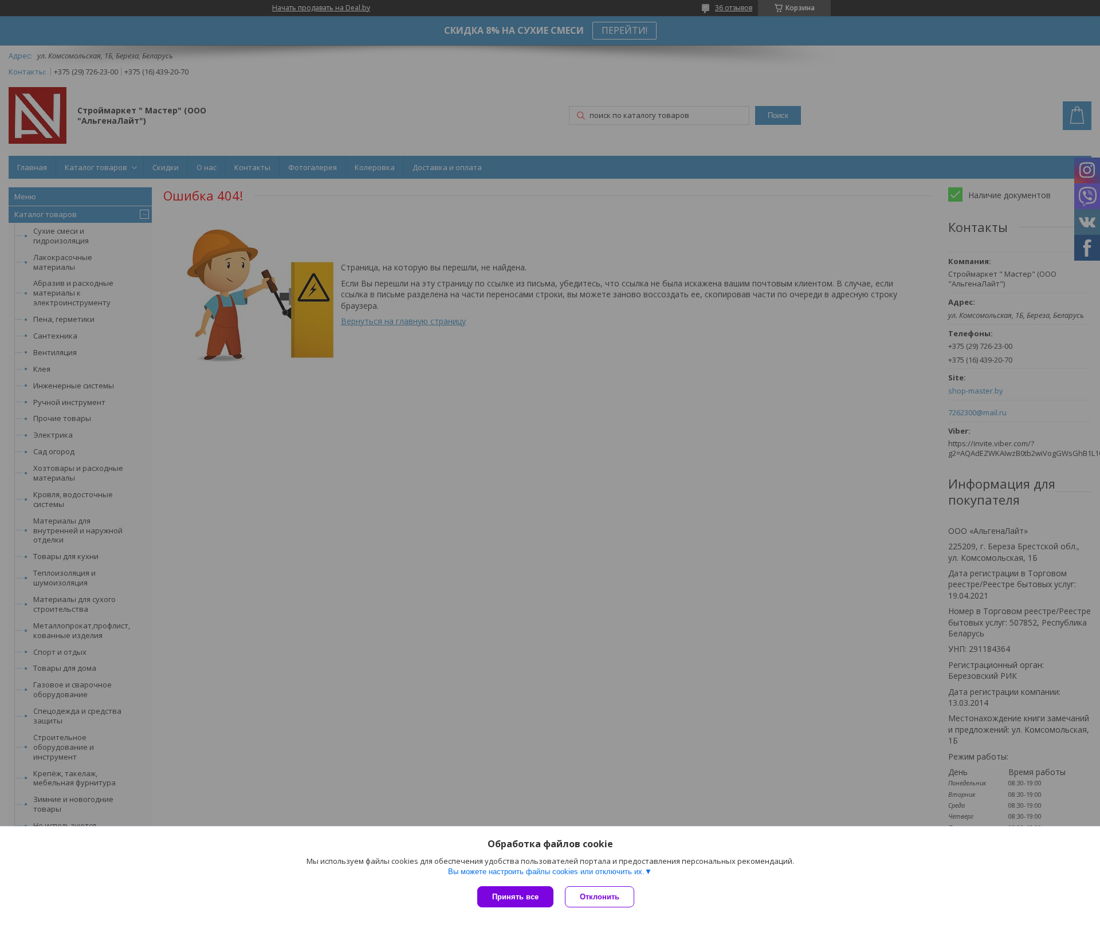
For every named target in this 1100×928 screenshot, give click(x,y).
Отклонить (599, 896)
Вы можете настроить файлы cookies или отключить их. (546, 871)
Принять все (515, 896)
